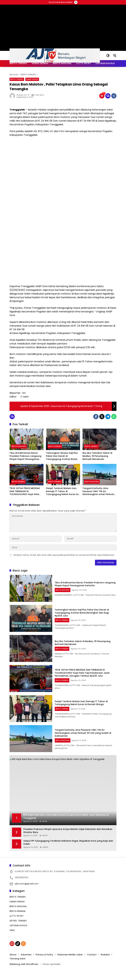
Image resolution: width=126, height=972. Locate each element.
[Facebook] (95, 416)
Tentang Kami (17, 958)
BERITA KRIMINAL (18, 911)
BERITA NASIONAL (19, 446)
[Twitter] (101, 416)
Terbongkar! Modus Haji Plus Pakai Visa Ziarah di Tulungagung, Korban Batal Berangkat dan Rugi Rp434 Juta (62, 456)
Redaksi (105, 954)
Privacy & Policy (44, 954)
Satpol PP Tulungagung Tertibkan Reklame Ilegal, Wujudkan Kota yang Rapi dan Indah (68, 842)
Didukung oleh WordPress (24, 964)
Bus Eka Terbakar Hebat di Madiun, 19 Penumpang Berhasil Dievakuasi (97, 456)
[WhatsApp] (113, 416)
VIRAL (12, 930)
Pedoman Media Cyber (70, 954)
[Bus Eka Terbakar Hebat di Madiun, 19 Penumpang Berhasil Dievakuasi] (99, 439)
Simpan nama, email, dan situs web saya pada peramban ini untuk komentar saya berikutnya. (64, 555)
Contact (91, 954)
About (13, 954)
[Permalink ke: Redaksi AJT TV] (13, 96)
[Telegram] (107, 416)
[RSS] (23, 943)
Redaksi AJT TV (23, 95)
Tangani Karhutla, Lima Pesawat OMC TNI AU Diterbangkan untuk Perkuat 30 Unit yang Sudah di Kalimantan (98, 491)
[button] (108, 55)
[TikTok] (17, 943)
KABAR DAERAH (32, 79)
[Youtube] (12, 943)
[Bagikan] (113, 95)
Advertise (26, 954)
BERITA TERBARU (16, 79)
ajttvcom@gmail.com (26, 883)
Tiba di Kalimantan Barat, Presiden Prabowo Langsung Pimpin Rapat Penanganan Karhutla (25, 456)
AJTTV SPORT (17, 915)
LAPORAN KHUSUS (18, 925)
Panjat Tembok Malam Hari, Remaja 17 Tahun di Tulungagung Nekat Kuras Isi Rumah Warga (62, 491)
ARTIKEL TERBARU (18, 920)
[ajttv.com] (55, 55)
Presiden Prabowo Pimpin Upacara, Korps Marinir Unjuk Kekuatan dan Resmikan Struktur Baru (67, 831)
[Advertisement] (63, 161)
